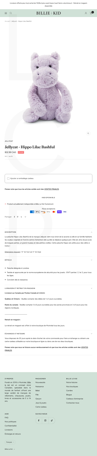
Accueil (7, 21)
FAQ (6, 418)
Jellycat (9, 141)
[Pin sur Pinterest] (17, 217)
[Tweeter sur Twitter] (21, 217)
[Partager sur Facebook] (14, 217)
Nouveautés (40, 382)
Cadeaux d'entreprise (74, 399)
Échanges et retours (15, 334)
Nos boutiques (72, 386)
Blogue (69, 395)
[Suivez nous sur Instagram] (45, 420)
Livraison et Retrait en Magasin (20, 288)
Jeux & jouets (40, 403)
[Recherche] (11, 13)
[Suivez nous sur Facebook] (38, 420)
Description (10, 232)
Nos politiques (10, 422)
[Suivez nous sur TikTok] (51, 420)
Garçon (38, 399)
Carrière (69, 390)
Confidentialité (10, 426)
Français (9, 442)
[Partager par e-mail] (25, 217)
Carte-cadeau (40, 407)
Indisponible (48, 197)
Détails (8, 260)
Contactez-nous (72, 403)
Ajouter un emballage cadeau (21, 178)
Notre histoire (71, 382)
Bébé (37, 390)
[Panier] (91, 13)
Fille (36, 395)
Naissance (39, 386)
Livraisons (9, 430)
